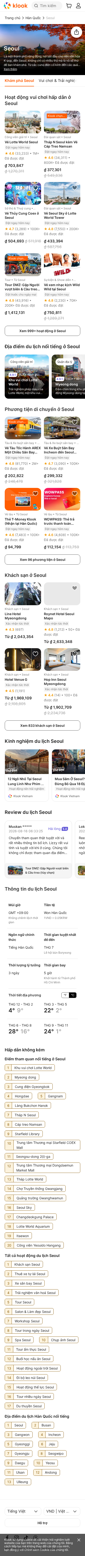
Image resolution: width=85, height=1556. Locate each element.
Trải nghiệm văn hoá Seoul (35, 1293)
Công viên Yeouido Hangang (39, 1245)
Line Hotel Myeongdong (15, 616)
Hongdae (22, 1096)
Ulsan (20, 1472)
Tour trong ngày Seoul (32, 1330)
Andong (51, 1472)
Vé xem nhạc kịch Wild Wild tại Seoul (62, 287)
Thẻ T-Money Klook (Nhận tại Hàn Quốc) (21, 521)
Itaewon (23, 1236)
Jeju (52, 1444)
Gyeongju (22, 1453)
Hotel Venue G (16, 679)
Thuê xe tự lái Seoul (30, 1274)
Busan (46, 1425)
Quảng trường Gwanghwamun (40, 1198)
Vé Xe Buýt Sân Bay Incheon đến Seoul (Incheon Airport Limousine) (59, 454)
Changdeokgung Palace (35, 1217)
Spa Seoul (22, 1340)
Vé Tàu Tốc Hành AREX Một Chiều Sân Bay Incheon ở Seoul (23, 452)
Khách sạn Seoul (27, 1264)
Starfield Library (27, 1134)
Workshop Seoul (27, 1321)
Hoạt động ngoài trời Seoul (37, 1368)
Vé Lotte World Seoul (21, 142)
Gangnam (55, 1096)
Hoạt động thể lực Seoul (35, 1387)
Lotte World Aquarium (33, 1226)
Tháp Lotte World (30, 1179)
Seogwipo (56, 1453)
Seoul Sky (24, 1207)
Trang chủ (12, 18)
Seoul (18, 1425)
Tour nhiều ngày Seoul (34, 1397)
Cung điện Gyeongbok (32, 1087)
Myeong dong (66, 384)
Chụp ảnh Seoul (63, 1340)
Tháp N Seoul (25, 1115)
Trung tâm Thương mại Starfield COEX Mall (46, 1145)
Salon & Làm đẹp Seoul (33, 1312)
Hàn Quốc (33, 18)
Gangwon (22, 1435)
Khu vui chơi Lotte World (33, 1068)
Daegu (20, 1463)
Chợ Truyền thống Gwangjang (40, 1189)
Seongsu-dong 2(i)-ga (33, 1156)
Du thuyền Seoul (29, 1406)
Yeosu (50, 1463)
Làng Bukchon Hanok (31, 1106)
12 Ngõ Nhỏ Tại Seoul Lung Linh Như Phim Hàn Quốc (25, 784)
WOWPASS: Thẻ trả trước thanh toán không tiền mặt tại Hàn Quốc (62, 525)
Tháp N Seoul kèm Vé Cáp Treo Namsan (60, 144)
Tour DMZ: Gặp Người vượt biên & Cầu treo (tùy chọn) (22, 289)
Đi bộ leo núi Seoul (31, 1378)
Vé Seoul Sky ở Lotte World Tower (60, 215)
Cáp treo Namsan (28, 1124)
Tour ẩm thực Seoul (31, 1349)
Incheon (54, 1435)
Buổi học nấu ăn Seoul (33, 1359)
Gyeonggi (22, 1444)
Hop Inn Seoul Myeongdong (55, 681)
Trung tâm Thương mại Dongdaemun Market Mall (44, 1167)
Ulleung (22, 1482)
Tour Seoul (23, 1302)
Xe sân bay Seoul (28, 1283)
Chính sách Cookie (36, 1550)
